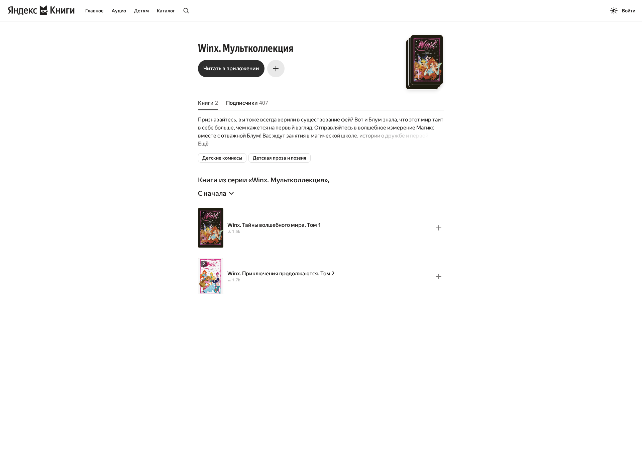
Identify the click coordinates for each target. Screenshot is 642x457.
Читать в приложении (231, 68)
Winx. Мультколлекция (288, 180)
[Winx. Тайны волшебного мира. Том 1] (321, 228)
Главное (94, 10)
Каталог (166, 10)
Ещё (203, 144)
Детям (141, 10)
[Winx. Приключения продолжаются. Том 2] (321, 276)
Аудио (119, 10)
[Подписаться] (276, 68)
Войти (628, 10)
